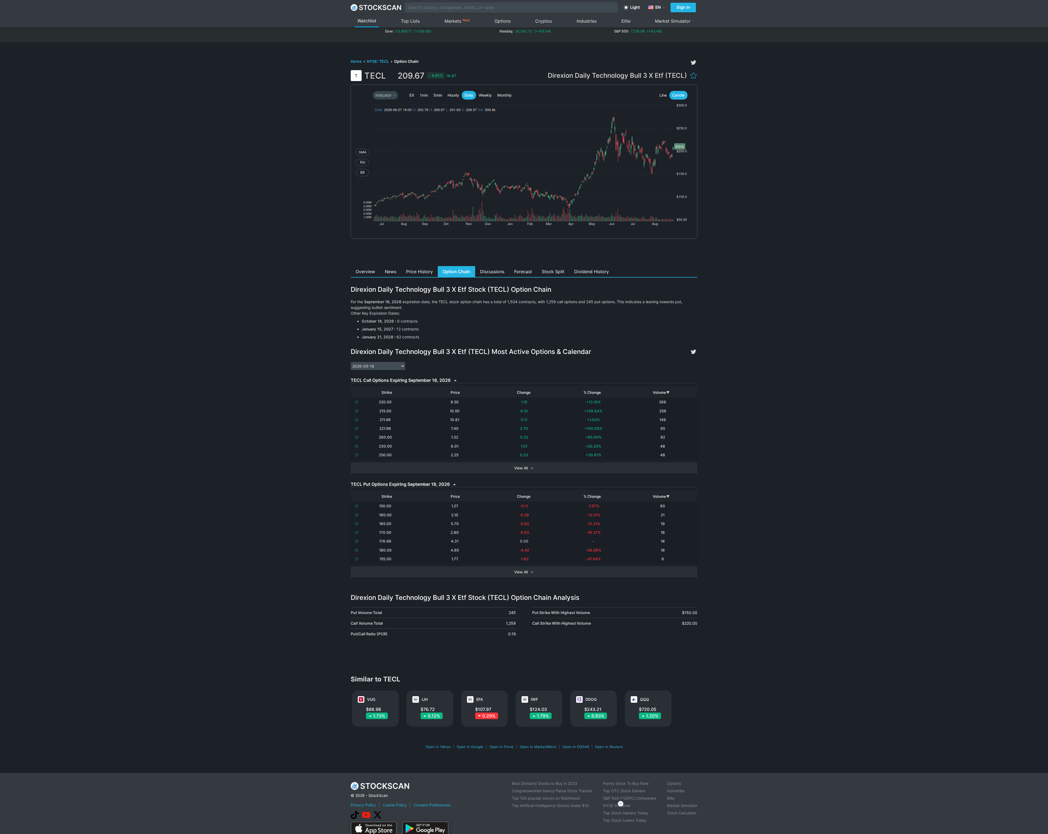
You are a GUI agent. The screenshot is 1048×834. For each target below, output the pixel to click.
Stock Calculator (681, 813)
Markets (457, 21)
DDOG (591, 699)
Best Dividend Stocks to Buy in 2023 (544, 783)
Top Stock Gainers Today (625, 813)
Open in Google (470, 746)
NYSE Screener (616, 805)
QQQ (644, 699)
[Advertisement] (524, 254)
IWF (534, 699)
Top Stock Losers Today (625, 820)
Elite (625, 21)
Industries (587, 21)
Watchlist (367, 20)
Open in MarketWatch (538, 746)
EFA (479, 699)
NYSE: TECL (378, 61)
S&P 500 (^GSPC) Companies (629, 798)
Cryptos (543, 21)
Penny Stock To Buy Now (625, 783)
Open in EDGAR (575, 746)
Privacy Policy (363, 805)
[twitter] (693, 62)
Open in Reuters (609, 746)
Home (356, 61)
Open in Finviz (501, 746)
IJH (425, 699)
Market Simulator (672, 21)
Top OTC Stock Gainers (624, 790)
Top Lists (410, 21)
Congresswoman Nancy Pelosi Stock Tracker (552, 790)
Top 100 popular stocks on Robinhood (546, 798)
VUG (371, 699)
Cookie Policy (395, 805)
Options (503, 21)
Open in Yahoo (438, 746)
